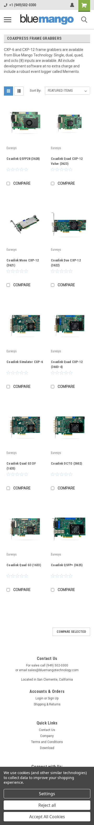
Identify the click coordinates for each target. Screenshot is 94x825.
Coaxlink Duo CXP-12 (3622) (66, 263)
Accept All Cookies (47, 817)
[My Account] (72, 5)
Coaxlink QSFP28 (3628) (23, 159)
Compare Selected (71, 632)
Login (39, 698)
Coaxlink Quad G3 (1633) (24, 565)
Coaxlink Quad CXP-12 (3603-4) (67, 364)
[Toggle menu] (7, 19)
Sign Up (53, 698)
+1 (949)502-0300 (22, 5)
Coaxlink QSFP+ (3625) (67, 565)
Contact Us (47, 730)
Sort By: (35, 90)
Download (47, 748)
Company (47, 736)
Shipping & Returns (47, 704)
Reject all (47, 805)
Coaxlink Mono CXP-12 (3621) (23, 263)
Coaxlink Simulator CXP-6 (25, 362)
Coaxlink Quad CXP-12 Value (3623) (67, 161)
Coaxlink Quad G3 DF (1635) (21, 466)
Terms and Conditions (47, 742)
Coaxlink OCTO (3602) (66, 463)
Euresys (12, 148)
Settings (47, 794)
